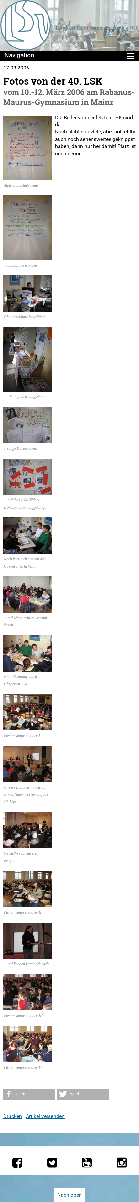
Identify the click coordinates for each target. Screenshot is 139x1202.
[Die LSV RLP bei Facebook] (17, 1162)
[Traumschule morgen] (27, 256)
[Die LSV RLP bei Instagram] (122, 1162)
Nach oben (69, 1195)
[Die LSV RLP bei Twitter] (52, 1162)
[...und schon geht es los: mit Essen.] (27, 609)
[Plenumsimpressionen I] (27, 727)
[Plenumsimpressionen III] (27, 1007)
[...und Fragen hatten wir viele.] (27, 955)
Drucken (12, 1116)
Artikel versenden (45, 1116)
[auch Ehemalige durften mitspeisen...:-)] (27, 668)
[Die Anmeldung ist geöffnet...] (27, 308)
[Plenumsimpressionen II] (27, 903)
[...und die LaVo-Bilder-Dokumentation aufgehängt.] (27, 491)
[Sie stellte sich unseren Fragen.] (27, 844)
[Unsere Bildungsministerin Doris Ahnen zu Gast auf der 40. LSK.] (27, 778)
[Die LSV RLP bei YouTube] (87, 1162)
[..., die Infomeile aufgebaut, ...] (27, 388)
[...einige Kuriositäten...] (27, 439)
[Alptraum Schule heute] (27, 176)
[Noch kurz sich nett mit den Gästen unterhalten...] (27, 550)
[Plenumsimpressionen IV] (27, 1058)
